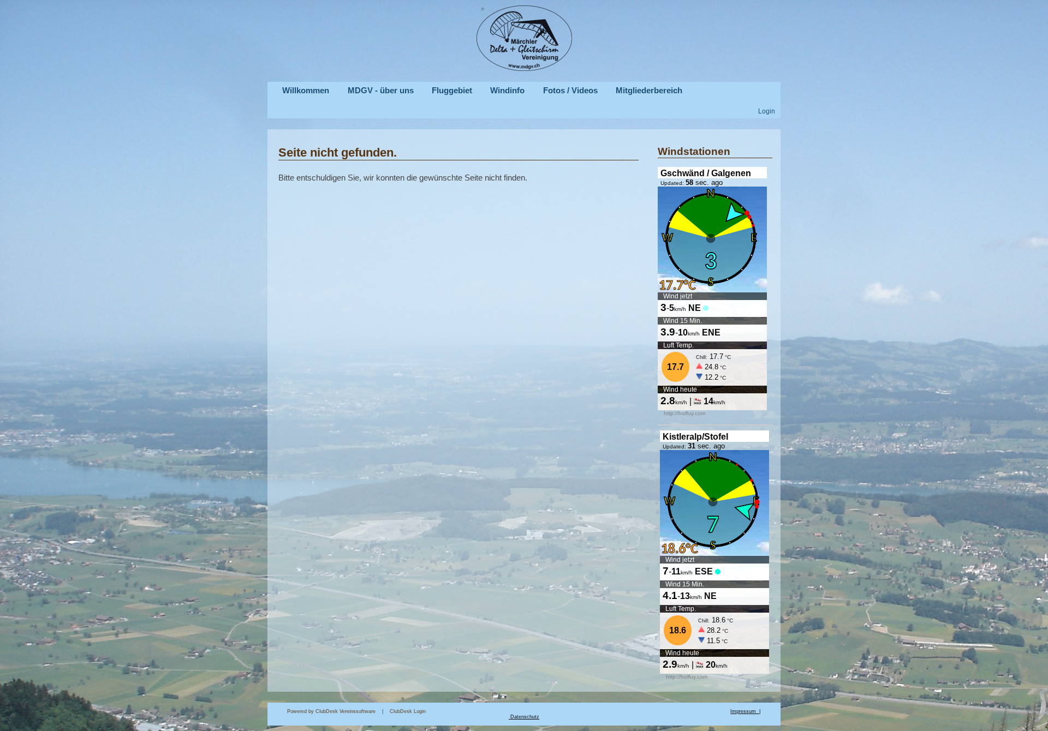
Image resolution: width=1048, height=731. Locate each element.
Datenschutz (524, 717)
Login (766, 111)
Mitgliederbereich (649, 90)
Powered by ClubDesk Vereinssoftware (331, 711)
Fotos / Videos (570, 90)
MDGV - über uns (381, 90)
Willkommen (305, 90)
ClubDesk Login (560, 711)
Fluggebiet (452, 90)
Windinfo (507, 90)
